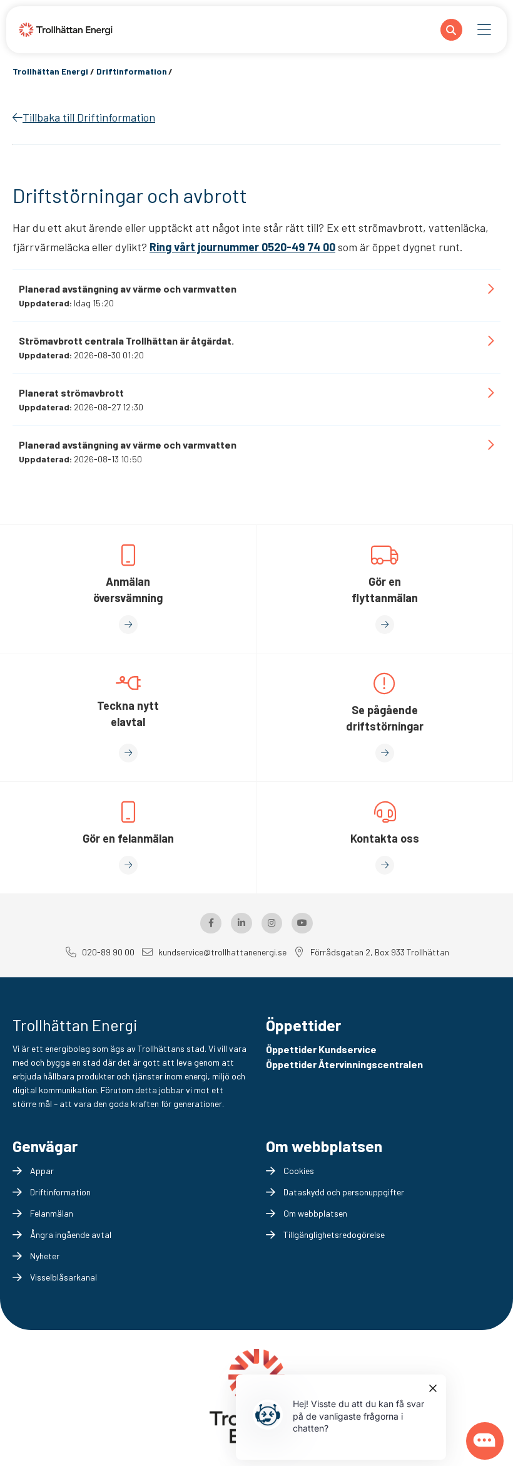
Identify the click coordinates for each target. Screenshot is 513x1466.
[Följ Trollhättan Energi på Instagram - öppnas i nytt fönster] (272, 923)
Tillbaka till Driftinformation (89, 117)
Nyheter (44, 1255)
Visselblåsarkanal (63, 1277)
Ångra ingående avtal (70, 1234)
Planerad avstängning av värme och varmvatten (127, 288)
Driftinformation (60, 1192)
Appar (42, 1170)
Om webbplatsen (315, 1213)
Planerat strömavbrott (71, 392)
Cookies (298, 1170)
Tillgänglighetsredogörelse (334, 1234)
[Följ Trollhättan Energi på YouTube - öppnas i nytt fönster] (302, 923)
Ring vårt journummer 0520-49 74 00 (242, 247)
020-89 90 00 (108, 952)
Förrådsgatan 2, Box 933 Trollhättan (379, 952)
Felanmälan (51, 1213)
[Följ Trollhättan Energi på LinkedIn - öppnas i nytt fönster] (241, 923)
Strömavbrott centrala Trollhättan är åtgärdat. (126, 340)
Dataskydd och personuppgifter (343, 1192)
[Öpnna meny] (484, 30)
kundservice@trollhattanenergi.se (222, 952)
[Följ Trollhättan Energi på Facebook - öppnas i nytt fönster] (210, 923)
